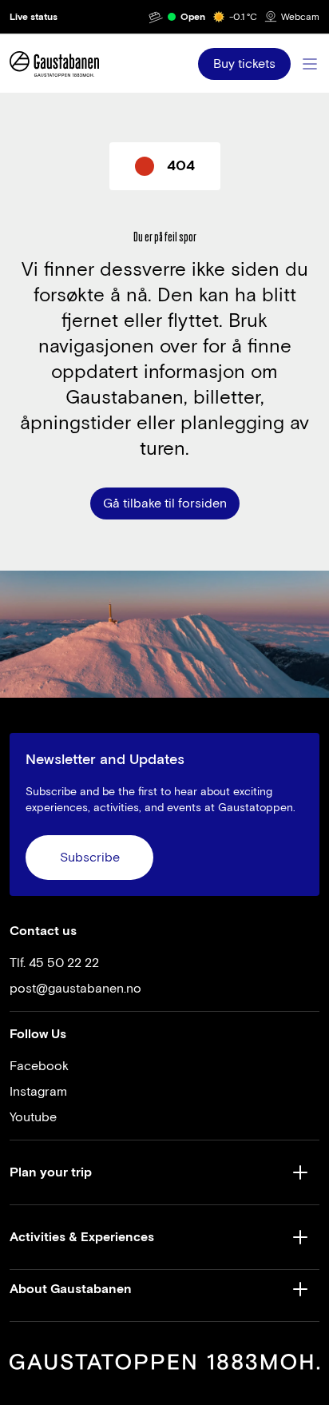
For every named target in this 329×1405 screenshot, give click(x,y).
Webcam (300, 17)
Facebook (39, 1066)
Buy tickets (244, 64)
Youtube (33, 1117)
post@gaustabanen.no (75, 988)
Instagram (38, 1091)
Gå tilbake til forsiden (165, 503)
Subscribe (90, 857)
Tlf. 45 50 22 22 (54, 963)
